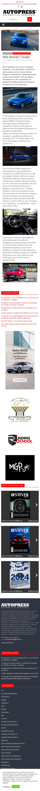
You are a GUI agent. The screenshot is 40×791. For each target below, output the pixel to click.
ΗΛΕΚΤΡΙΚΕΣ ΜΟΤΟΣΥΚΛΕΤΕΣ (10, 747)
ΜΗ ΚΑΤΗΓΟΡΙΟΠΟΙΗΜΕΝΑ (10, 750)
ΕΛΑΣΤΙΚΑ (4, 740)
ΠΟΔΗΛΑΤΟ (5, 762)
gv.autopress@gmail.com (14, 639)
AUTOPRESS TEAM (23, 60)
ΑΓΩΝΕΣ (4, 718)
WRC (2, 715)
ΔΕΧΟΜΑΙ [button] (15, 786)
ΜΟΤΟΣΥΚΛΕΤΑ (6, 753)
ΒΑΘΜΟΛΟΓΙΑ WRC (7, 731)
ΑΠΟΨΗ (3, 728)
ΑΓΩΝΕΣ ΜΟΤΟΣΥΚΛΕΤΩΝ (10, 725)
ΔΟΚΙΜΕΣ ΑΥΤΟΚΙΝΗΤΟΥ (9, 734)
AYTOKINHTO (7, 53)
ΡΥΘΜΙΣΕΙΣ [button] (6, 786)
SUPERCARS (5, 712)
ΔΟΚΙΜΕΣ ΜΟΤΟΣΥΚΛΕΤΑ (9, 737)
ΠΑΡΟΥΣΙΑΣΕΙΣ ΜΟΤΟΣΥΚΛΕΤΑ (11, 759)
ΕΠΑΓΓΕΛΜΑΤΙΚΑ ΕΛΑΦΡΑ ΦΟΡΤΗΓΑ (13, 743)
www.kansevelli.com (7, 643)
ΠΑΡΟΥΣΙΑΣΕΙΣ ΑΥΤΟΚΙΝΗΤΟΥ (21, 53)
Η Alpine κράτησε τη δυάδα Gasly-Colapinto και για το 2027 (19, 313)
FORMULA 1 (5, 703)
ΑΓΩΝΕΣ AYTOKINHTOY (9, 722)
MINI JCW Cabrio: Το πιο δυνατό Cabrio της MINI (16, 321)
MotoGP (4, 709)
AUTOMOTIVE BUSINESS (9, 694)
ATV (2, 690)
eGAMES (4, 700)
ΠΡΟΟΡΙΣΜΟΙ (5, 765)
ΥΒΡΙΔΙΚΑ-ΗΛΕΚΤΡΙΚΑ (8, 768)
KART (3, 706)
